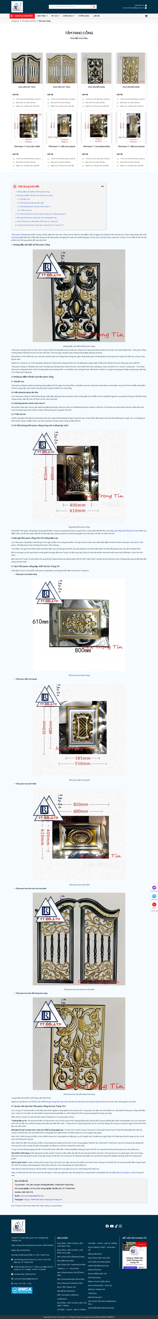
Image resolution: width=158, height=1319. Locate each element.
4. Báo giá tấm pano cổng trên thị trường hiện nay (36, 218)
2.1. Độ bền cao (23, 199)
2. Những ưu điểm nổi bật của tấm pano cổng (34, 195)
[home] (17, 6)
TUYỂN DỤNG (83, 16)
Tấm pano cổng (18, 235)
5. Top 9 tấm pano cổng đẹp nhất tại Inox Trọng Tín (36, 221)
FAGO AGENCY (108, 1317)
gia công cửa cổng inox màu (126, 531)
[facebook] (107, 1226)
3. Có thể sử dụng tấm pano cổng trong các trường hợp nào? (40, 214)
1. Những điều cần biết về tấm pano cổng (32, 192)
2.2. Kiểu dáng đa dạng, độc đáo (30, 203)
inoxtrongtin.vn (125, 1172)
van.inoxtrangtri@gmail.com (32, 1196)
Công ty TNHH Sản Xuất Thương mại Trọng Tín (42, 1199)
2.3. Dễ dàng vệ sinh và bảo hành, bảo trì (34, 206)
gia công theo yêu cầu (57, 1102)
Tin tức (54, 16)
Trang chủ (15, 21)
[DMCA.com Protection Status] (22, 1290)
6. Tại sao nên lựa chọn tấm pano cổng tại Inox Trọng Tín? (39, 225)
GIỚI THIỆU (41, 16)
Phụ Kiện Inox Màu (29, 21)
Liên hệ (97, 16)
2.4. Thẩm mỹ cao (24, 210)
